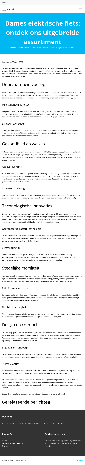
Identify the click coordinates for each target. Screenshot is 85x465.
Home (12, 47)
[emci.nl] (8, 9)
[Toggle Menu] (80, 9)
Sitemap (5, 446)
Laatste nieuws (23, 47)
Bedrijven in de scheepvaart (13, 443)
